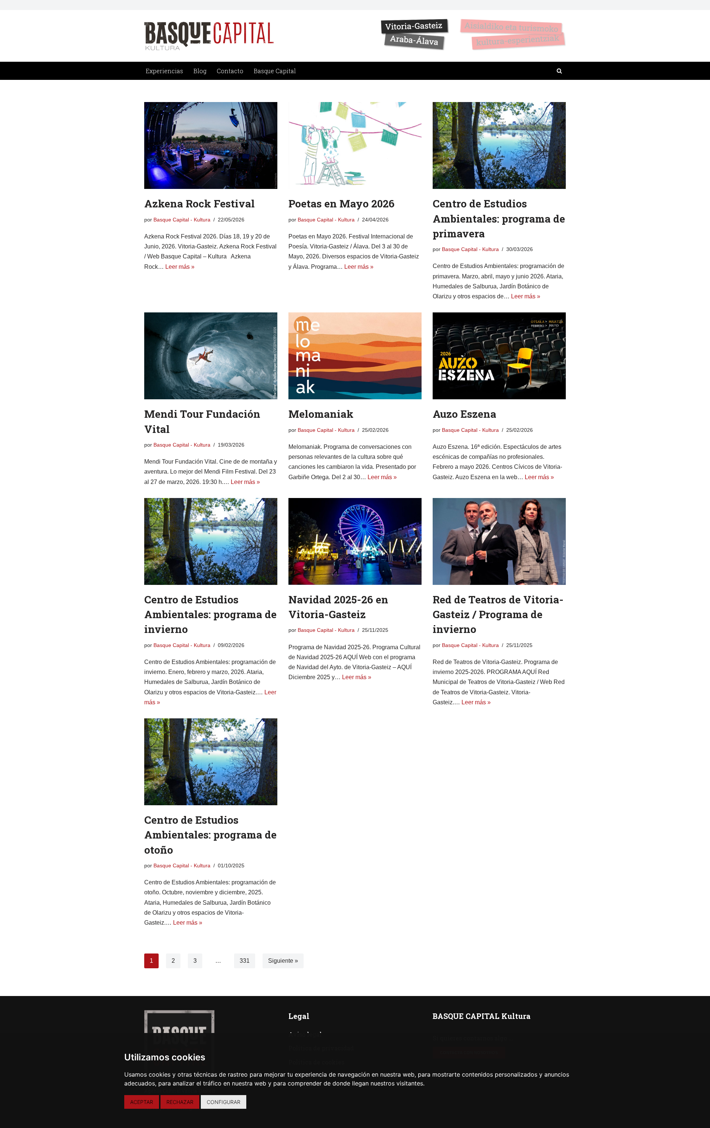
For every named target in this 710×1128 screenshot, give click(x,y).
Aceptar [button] (141, 1102)
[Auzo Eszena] (499, 355)
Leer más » (180, 267)
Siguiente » (283, 961)
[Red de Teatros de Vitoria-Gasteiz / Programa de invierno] (499, 541)
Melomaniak (321, 414)
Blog (199, 71)
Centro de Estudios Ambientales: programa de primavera (499, 218)
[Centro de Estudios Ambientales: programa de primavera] (499, 145)
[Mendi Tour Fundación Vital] (210, 355)
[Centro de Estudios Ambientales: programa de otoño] (210, 761)
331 (245, 961)
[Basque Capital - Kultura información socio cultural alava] (209, 36)
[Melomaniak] (355, 355)
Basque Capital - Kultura (181, 220)
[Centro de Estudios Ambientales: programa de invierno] (210, 541)
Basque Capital (275, 71)
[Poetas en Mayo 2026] (355, 145)
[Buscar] (559, 71)
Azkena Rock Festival (199, 203)
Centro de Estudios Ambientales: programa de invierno (210, 614)
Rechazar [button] (179, 1102)
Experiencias (164, 71)
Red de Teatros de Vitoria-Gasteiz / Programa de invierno (498, 614)
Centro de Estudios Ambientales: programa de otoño (210, 834)
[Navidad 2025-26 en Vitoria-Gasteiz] (355, 541)
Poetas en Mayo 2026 (341, 203)
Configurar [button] (223, 1102)
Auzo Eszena (464, 414)
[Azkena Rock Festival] (210, 145)
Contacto (230, 71)
